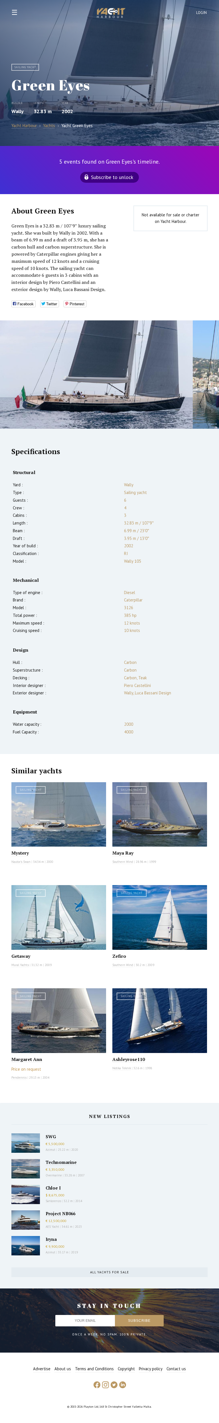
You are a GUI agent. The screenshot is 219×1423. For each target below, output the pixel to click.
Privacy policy (151, 1368)
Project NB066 (60, 1213)
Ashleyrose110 (128, 1059)
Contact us (176, 1368)
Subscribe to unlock (112, 177)
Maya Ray (122, 853)
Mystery (20, 853)
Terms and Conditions (94, 1368)
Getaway (20, 956)
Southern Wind (122, 862)
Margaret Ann (26, 1059)
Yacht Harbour (111, 13)
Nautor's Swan (21, 862)
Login (201, 12)
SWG (51, 1136)
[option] (96, 374)
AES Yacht (52, 1227)
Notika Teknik (121, 1068)
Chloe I (53, 1188)
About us (62, 1368)
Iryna (51, 1239)
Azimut (50, 1150)
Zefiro (119, 956)
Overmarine (54, 1175)
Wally (17, 111)
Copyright (126, 1368)
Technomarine (61, 1162)
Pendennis (19, 1078)
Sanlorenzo (53, 1201)
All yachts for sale (109, 1272)
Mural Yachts (20, 965)
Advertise (41, 1368)
